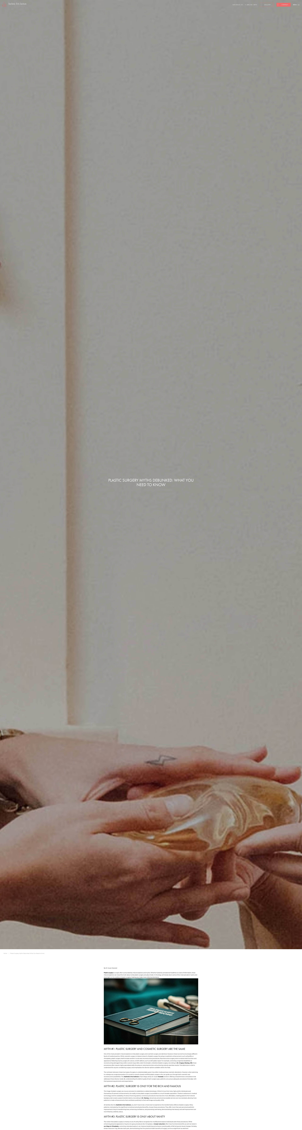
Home (5, 953)
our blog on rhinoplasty (111, 1126)
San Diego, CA (238, 5)
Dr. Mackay (145, 1098)
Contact (284, 5)
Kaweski (160, 1076)
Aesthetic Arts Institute (131, 1076)
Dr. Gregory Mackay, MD (184, 1063)
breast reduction (159, 1124)
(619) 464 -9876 (252, 5)
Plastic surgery (108, 972)
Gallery (267, 5)
